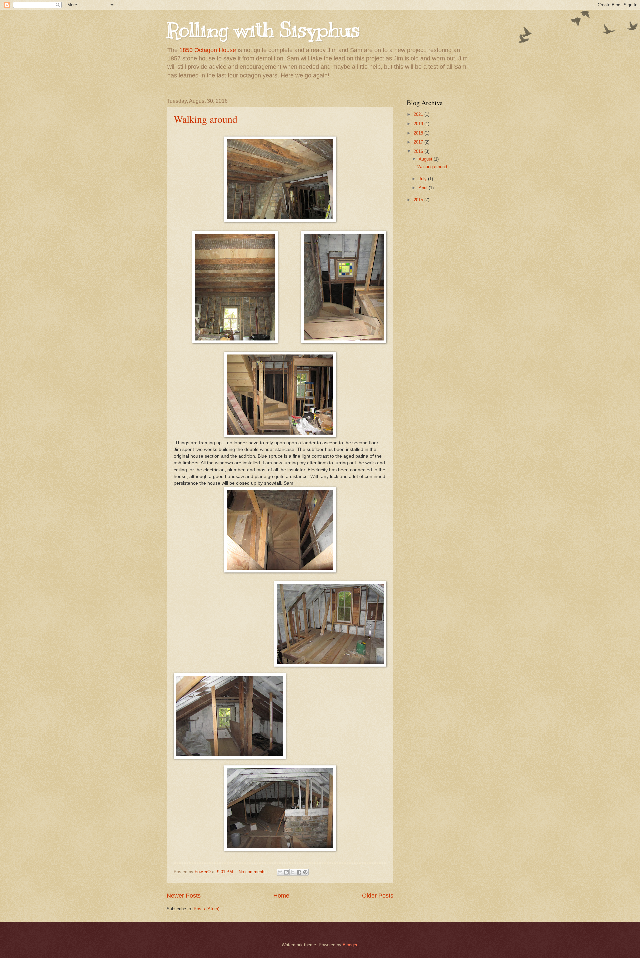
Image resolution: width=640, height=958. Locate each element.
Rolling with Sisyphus (263, 30)
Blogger (350, 944)
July (423, 178)
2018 (419, 133)
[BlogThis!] (286, 872)
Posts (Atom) (206, 908)
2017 (419, 142)
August (426, 159)
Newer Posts (184, 895)
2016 (419, 151)
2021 (419, 114)
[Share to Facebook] (299, 872)
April (424, 187)
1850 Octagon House (207, 50)
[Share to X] (292, 872)
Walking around (205, 119)
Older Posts (377, 895)
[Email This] (280, 872)
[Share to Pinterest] (305, 872)
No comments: (253, 871)
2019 (419, 123)
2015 (419, 199)
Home (281, 895)
